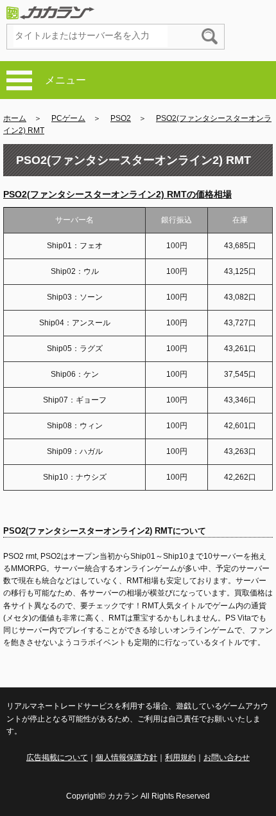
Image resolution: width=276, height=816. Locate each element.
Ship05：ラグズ (75, 348)
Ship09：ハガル (75, 451)
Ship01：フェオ (75, 245)
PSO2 (120, 118)
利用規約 (180, 757)
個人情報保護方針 (126, 757)
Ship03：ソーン (75, 297)
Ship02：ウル (75, 271)
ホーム (14, 118)
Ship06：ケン (75, 374)
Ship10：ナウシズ (75, 477)
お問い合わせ (226, 757)
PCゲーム (68, 118)
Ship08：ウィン (75, 425)
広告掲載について (57, 757)
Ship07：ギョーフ (75, 399)
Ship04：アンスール (74, 322)
